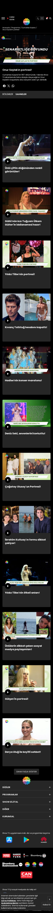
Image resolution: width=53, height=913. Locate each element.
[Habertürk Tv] (17, 856)
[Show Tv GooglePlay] (26, 840)
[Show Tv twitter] (8, 86)
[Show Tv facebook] (4, 85)
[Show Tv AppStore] (9, 840)
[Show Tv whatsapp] (13, 85)
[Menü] (3, 18)
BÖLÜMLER (7, 94)
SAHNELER (21, 94)
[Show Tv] (26, 21)
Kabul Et (47, 904)
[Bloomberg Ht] (38, 856)
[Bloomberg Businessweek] (12, 865)
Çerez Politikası (8, 900)
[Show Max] (41, 864)
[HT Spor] (25, 856)
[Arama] (50, 18)
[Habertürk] (6, 856)
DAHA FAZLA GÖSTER (26, 771)
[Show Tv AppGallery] (44, 840)
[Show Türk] (34, 864)
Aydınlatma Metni (9, 903)
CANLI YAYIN (11, 18)
